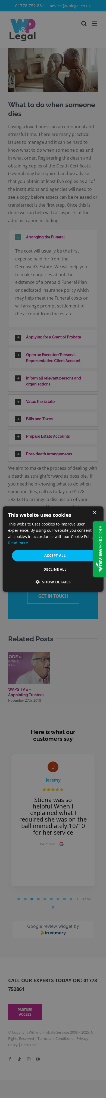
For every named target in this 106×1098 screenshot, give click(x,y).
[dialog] (53, 549)
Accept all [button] (55, 555)
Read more (18, 542)
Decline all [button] (54, 569)
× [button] (94, 513)
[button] (53, 582)
